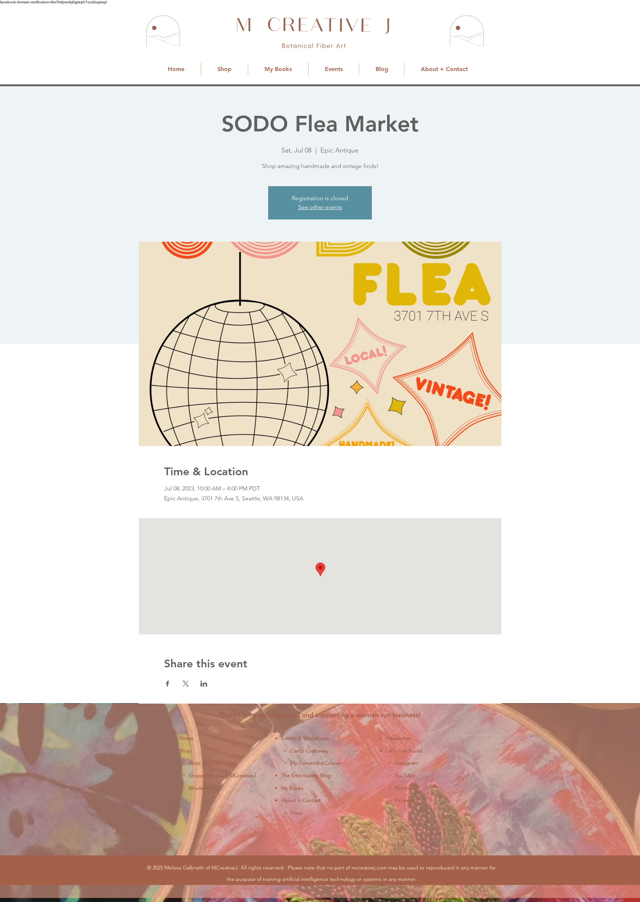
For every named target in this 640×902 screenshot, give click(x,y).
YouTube (405, 775)
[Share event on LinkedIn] (203, 684)
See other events (320, 207)
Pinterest (405, 800)
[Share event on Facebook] (167, 684)
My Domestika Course (315, 763)
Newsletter (398, 738)
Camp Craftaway (309, 750)
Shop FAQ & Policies (213, 763)
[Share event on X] (185, 684)
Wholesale (200, 788)
